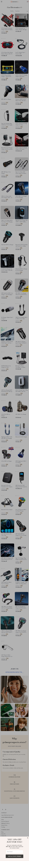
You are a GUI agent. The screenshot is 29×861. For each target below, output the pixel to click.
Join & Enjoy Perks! (14, 856)
